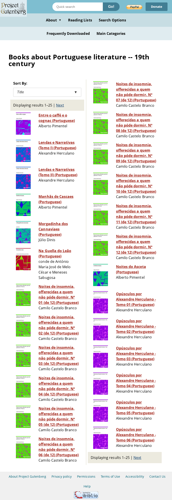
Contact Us (157, 476)
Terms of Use (110, 476)
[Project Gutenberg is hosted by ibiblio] (86, 497)
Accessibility (134, 476)
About (53, 20)
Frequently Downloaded (68, 33)
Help (87, 486)
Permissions (86, 476)
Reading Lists (80, 20)
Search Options (112, 20)
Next (60, 105)
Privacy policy (62, 476)
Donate (156, 6)
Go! (111, 6)
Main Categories (111, 33)
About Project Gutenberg (27, 476)
